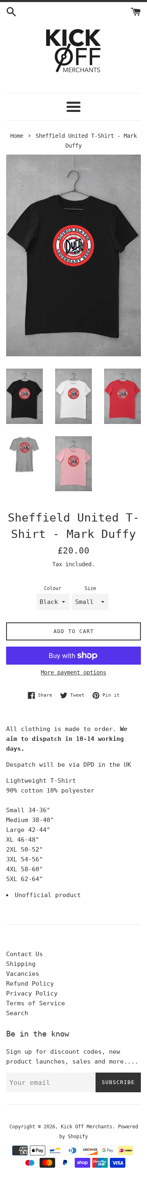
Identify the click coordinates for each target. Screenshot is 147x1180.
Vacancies (22, 973)
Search (17, 1013)
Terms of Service (35, 1003)
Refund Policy (30, 983)
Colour (52, 588)
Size (90, 588)
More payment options (73, 672)
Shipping (21, 964)
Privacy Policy (32, 993)
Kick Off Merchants (86, 1127)
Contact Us (24, 954)
